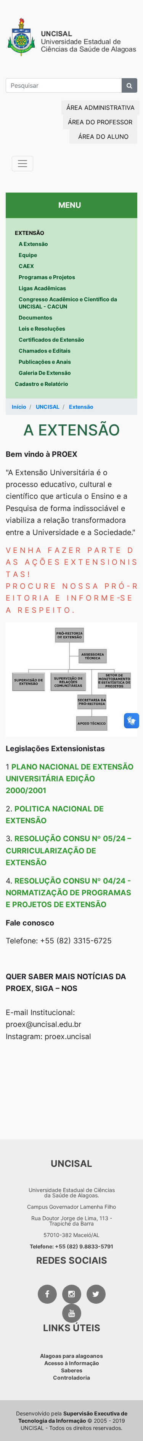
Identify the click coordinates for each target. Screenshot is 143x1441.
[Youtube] (71, 1313)
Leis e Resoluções (42, 328)
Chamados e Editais (45, 350)
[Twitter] (96, 1294)
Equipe (28, 255)
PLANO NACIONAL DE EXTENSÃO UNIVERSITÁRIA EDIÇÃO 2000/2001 (69, 778)
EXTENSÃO (29, 233)
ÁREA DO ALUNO (103, 136)
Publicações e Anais (45, 361)
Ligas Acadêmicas (42, 288)
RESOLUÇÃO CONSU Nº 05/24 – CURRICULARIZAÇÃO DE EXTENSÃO (68, 850)
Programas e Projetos (47, 277)
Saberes (71, 1370)
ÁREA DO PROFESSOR (100, 122)
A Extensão (33, 244)
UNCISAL (47, 406)
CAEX (26, 266)
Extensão (81, 406)
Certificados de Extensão (51, 339)
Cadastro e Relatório (41, 384)
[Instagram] (71, 1294)
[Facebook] (47, 1294)
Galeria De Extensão (45, 372)
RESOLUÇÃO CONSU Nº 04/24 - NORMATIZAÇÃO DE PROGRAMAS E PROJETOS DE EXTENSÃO (68, 892)
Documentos (35, 317)
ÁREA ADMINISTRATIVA (100, 107)
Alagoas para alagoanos (71, 1356)
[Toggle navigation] (22, 163)
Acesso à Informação (71, 1363)
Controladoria (71, 1377)
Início (19, 406)
